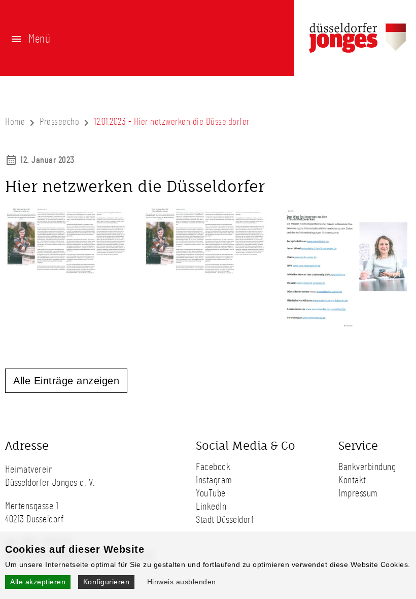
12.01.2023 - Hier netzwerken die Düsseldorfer (172, 122)
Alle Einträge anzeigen (66, 380)
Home (15, 122)
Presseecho (59, 122)
